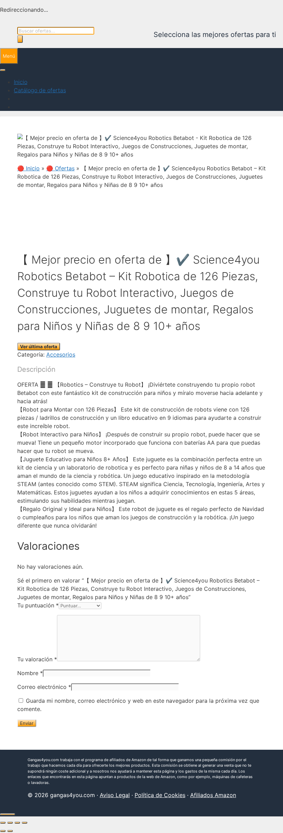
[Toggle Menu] (3, 70)
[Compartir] (17, 823)
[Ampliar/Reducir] (3, 823)
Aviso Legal (115, 795)
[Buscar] (20, 39)
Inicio (20, 81)
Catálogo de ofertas (40, 90)
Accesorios (60, 354)
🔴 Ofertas (60, 168)
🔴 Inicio (28, 168)
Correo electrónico (44, 686)
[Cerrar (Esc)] (24, 823)
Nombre (30, 673)
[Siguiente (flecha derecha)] (10, 831)
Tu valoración (37, 659)
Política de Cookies (160, 795)
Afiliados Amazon (213, 795)
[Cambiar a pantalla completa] (10, 823)
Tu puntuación (38, 605)
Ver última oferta (38, 346)
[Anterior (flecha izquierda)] (3, 831)
